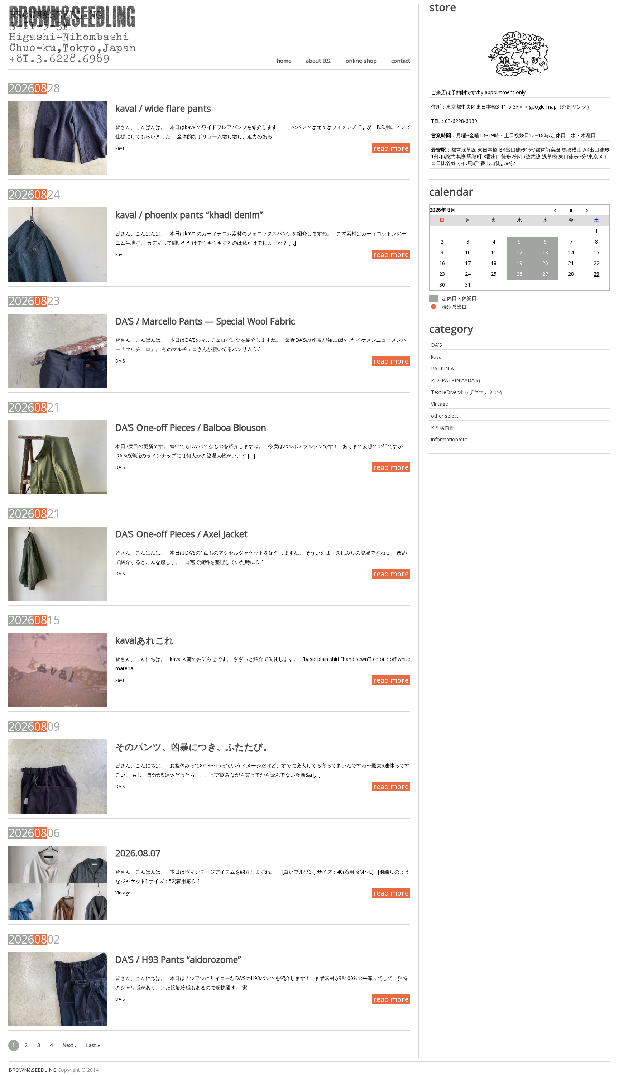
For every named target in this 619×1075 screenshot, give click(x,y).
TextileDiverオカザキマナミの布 (467, 392)
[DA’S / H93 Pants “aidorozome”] (57, 989)
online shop (361, 60)
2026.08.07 (137, 853)
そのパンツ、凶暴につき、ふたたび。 (193, 746)
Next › (69, 1045)
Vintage (122, 893)
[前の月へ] (545, 210)
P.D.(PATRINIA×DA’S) (455, 380)
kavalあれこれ (144, 640)
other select (445, 415)
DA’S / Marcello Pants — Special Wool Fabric (205, 321)
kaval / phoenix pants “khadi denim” (189, 214)
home (284, 60)
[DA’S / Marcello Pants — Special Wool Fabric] (57, 351)
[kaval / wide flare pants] (57, 138)
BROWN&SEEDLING (32, 1069)
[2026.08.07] (57, 883)
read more (391, 148)
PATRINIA (442, 368)
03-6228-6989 (461, 120)
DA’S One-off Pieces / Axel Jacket (181, 534)
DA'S (120, 361)
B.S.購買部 (443, 427)
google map (543, 106)
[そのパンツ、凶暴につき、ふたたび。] (57, 776)
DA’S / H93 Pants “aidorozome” (178, 959)
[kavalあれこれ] (57, 670)
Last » (93, 1045)
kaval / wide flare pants (163, 108)
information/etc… (451, 439)
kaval (120, 148)
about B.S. (318, 60)
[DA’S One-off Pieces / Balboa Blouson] (57, 457)
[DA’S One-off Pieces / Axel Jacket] (57, 564)
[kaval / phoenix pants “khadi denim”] (57, 244)
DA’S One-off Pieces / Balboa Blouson (190, 427)
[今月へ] (571, 210)
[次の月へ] (597, 210)
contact (400, 60)
